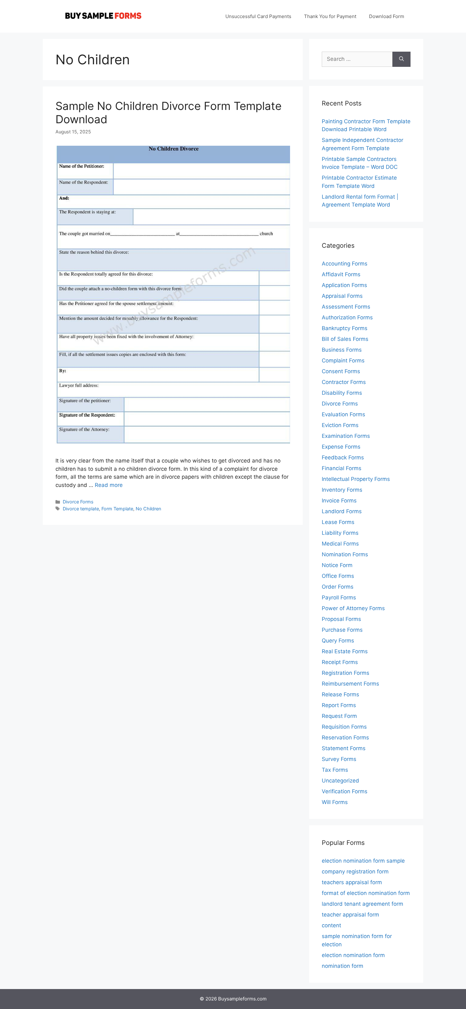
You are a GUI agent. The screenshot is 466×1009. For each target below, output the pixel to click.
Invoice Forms (339, 500)
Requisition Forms (344, 727)
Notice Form (337, 565)
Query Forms (338, 640)
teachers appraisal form (352, 882)
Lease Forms (338, 522)
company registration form (355, 871)
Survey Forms (339, 759)
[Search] (401, 59)
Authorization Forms (347, 317)
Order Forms (337, 587)
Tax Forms (335, 770)
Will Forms (335, 802)
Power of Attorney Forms (353, 608)
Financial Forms (341, 468)
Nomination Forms (345, 554)
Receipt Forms (340, 662)
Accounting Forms (344, 263)
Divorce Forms (78, 501)
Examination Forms (346, 436)
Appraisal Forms (342, 296)
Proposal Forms (341, 619)
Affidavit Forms (341, 274)
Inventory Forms (342, 490)
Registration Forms (345, 673)
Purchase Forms (342, 630)
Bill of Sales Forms (345, 339)
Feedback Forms (343, 457)
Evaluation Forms (343, 414)
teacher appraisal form (350, 914)
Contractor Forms (344, 382)
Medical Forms (340, 543)
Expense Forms (341, 447)
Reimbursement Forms (350, 683)
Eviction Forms (340, 425)
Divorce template (81, 508)
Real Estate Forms (345, 651)
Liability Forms (340, 533)
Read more (109, 485)
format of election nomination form (366, 893)
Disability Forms (342, 393)
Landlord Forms (342, 511)
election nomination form (353, 955)
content (331, 925)
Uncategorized (340, 780)
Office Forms (338, 576)
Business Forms (342, 350)
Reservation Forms (345, 737)
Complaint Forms (343, 360)
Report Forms (339, 705)
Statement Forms (344, 748)
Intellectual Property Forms (356, 479)
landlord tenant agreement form (362, 904)
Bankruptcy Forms (344, 328)
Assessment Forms (346, 306)
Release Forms (340, 694)
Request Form (339, 716)
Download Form (386, 16)
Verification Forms (344, 791)
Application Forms (344, 285)
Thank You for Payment (330, 16)
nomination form (342, 966)
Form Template (117, 508)
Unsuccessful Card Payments (258, 16)
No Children (148, 508)
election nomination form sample (363, 861)
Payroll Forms (339, 597)
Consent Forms (341, 371)
